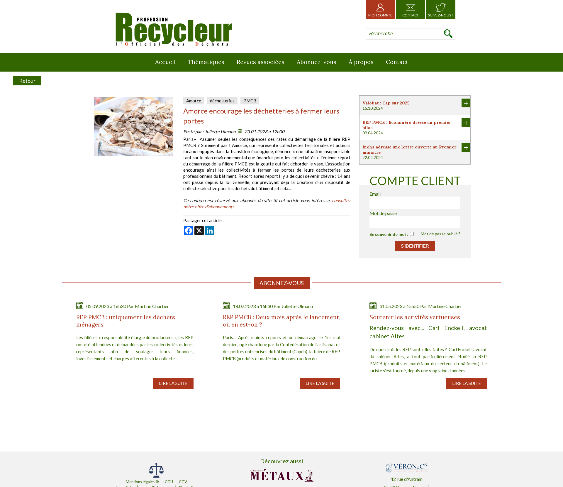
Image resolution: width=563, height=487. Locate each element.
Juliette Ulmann (220, 131)
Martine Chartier (152, 306)
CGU (169, 481)
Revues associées (260, 61)
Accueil (165, 61)
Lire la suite (173, 383)
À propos (361, 61)
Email (375, 194)
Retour (27, 80)
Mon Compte (380, 15)
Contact (410, 15)
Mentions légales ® (142, 481)
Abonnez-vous (316, 61)
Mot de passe (383, 213)
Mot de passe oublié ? (440, 233)
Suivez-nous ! (440, 15)
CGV (183, 481)
